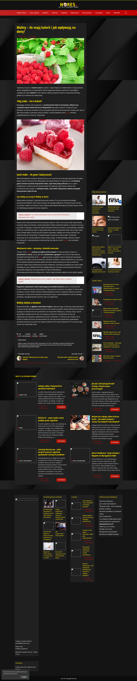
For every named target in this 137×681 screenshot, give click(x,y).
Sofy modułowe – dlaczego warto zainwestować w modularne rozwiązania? (112, 345)
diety (40, 257)
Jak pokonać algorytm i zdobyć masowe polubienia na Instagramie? (48, 535)
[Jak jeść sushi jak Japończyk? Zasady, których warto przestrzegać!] (80, 389)
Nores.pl (73, 678)
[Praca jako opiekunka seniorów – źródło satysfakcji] (76, 553)
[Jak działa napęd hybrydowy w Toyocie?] (99, 263)
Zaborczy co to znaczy (107, 527)
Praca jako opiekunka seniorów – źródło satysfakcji (86, 551)
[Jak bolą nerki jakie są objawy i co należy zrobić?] (115, 221)
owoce (28, 252)
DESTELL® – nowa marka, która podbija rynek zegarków (51, 419)
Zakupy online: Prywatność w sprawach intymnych (50, 387)
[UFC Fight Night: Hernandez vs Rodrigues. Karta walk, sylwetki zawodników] (48, 504)
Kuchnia (35, 336)
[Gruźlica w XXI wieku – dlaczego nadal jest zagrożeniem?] (76, 536)
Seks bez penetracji (106, 501)
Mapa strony (19, 646)
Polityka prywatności (21, 649)
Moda (21, 427)
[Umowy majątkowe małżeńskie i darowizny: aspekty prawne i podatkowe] (60, 504)
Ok (24, 677)
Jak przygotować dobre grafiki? (59, 533)
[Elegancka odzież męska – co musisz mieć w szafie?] (48, 546)
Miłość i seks (23, 395)
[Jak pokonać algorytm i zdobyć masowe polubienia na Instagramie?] (48, 526)
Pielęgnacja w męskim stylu (112, 299)
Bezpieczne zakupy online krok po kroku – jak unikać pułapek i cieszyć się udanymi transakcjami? (106, 419)
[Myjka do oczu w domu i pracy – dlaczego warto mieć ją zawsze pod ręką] (115, 240)
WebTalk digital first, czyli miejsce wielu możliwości (114, 209)
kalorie (28, 334)
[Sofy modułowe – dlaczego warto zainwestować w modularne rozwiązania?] (96, 347)
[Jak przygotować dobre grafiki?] (60, 526)
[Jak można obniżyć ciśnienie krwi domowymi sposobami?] (99, 200)
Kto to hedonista (105, 516)
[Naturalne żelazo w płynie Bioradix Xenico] (96, 358)
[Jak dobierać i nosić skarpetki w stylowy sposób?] (76, 506)
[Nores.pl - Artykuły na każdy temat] (68, 5)
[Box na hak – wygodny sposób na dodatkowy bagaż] (60, 546)
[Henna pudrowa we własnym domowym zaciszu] (99, 221)
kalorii (68, 113)
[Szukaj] (125, 13)
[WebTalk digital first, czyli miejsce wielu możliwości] (115, 200)
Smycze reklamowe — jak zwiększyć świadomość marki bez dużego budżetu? (88, 569)
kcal (35, 334)
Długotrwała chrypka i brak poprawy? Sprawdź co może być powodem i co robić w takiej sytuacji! (98, 251)
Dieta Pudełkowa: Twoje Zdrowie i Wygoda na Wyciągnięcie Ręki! (106, 454)
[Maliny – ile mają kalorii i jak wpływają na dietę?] (50, 61)
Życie (74, 427)
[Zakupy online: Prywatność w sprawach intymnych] (26, 389)
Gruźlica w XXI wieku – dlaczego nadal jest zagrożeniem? (88, 534)
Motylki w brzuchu (105, 529)
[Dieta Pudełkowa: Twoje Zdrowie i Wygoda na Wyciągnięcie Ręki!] (80, 455)
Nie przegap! (43, 336)
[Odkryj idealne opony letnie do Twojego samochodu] (76, 520)
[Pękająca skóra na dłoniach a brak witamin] (96, 324)
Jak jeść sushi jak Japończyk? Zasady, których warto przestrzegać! (103, 386)
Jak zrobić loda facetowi (107, 504)
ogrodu (65, 240)
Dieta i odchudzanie (24, 336)
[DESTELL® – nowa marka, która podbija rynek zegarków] (26, 422)
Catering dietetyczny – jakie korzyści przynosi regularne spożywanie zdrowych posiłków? (51, 452)
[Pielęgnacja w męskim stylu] (96, 301)
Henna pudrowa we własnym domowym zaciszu (98, 230)
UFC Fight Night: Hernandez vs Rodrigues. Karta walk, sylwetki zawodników (48, 513)
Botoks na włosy (105, 509)
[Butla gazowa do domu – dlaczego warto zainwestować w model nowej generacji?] (96, 289)
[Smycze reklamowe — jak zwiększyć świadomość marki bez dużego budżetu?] (76, 572)
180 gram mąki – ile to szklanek (110, 506)
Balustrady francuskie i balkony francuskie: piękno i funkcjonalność (112, 310)
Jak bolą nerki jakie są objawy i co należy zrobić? (114, 230)
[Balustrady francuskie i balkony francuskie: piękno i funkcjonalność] (96, 312)
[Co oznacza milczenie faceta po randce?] (115, 263)
